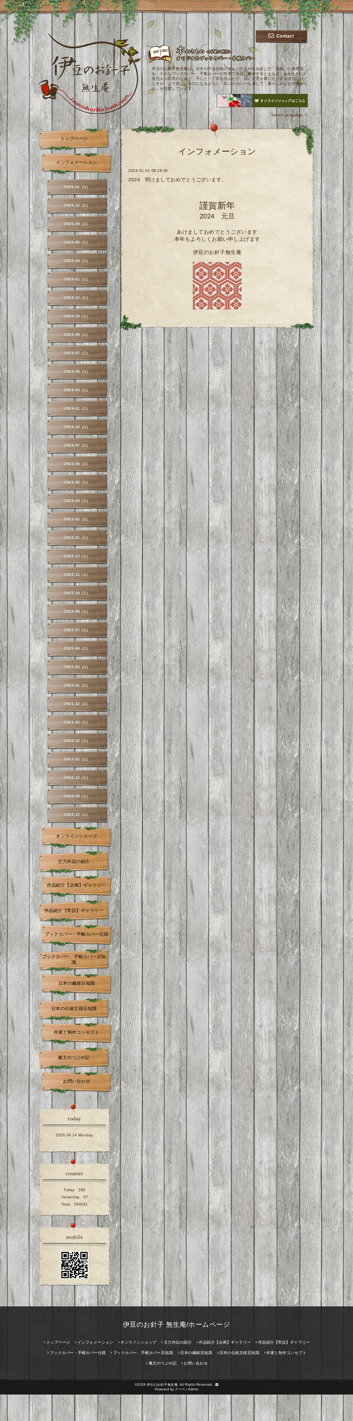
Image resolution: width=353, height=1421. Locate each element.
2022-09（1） (77, 611)
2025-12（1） (77, 205)
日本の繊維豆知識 (76, 983)
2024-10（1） (77, 316)
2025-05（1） (77, 242)
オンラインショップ (76, 836)
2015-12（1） (77, 814)
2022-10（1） (77, 593)
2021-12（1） (77, 704)
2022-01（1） (77, 685)
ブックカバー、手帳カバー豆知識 (74, 959)
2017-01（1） (77, 759)
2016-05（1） (77, 796)
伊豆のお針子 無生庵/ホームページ (176, 1324)
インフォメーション (76, 162)
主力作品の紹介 (74, 861)
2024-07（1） (77, 353)
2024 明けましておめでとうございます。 (177, 179)
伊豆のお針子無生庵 (162, 1385)
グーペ (180, 1389)
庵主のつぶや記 (74, 1057)
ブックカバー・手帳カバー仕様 (76, 934)
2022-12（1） (77, 556)
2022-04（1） (77, 648)
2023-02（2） (77, 519)
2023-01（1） (77, 537)
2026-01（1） (77, 187)
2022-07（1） (77, 630)
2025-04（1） (77, 260)
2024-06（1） (77, 371)
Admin (193, 1389)
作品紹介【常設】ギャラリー (74, 910)
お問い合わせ (76, 1081)
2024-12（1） (77, 297)
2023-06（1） (77, 464)
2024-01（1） (77, 408)
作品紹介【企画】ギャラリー (76, 885)
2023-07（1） (77, 445)
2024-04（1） (77, 390)
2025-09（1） (77, 224)
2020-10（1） (77, 740)
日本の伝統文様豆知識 (74, 1008)
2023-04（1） (77, 500)
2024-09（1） (77, 334)
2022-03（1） (77, 667)
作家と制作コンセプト (76, 1032)
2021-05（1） (77, 722)
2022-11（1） (77, 574)
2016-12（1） (77, 777)
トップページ (74, 138)
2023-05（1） (77, 482)
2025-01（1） (77, 279)
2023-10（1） (77, 427)
